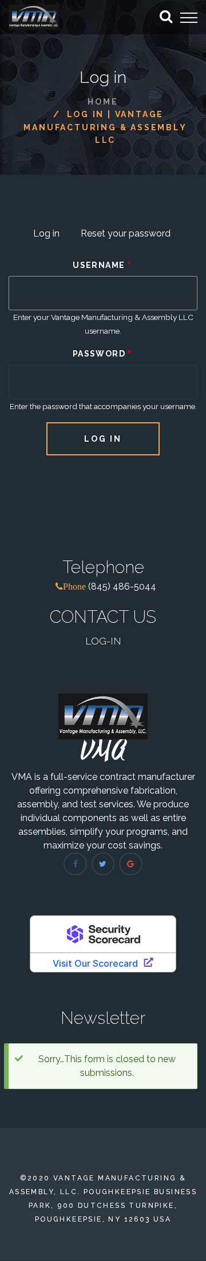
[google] (130, 863)
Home (103, 101)
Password (99, 353)
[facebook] (75, 863)
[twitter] (103, 863)
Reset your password (126, 233)
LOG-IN (103, 641)
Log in (51, 235)
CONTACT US (103, 617)
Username (99, 265)
